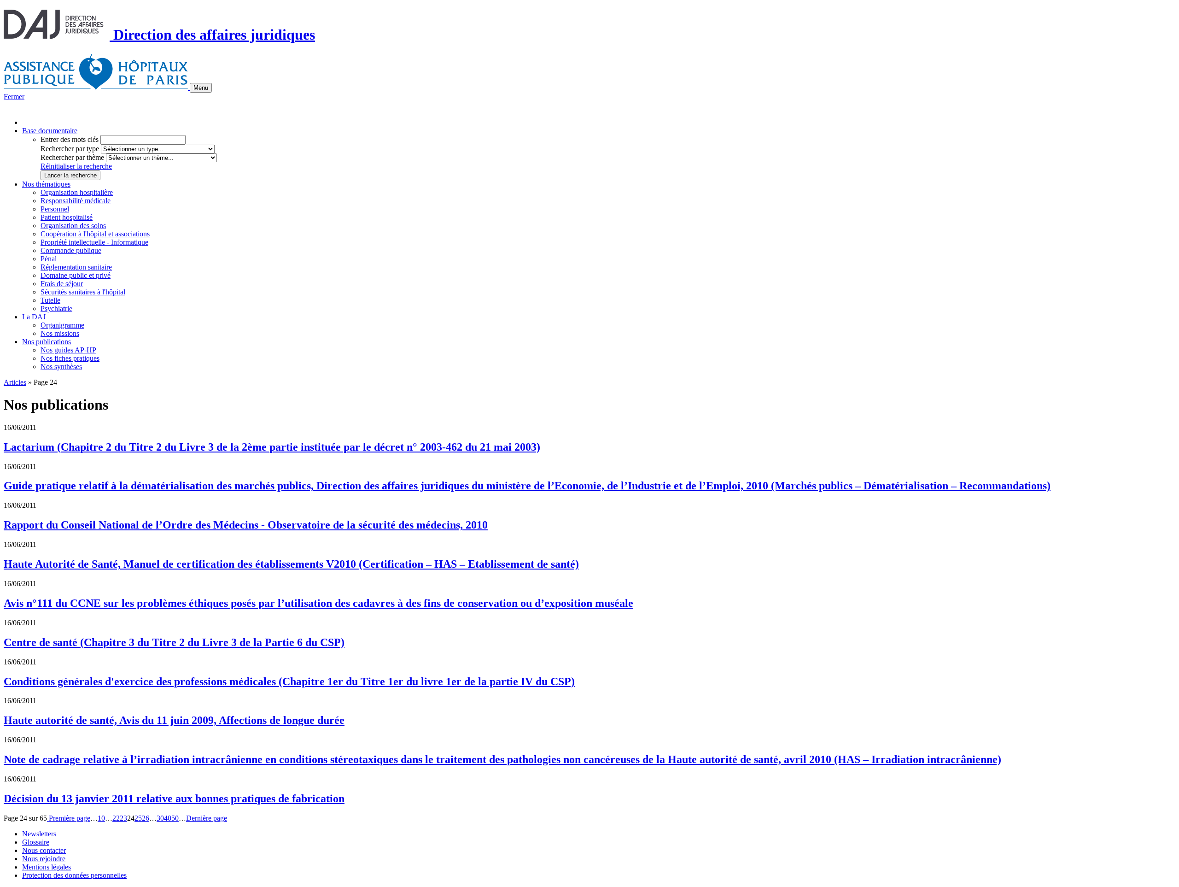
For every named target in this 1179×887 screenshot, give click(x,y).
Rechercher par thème (72, 157)
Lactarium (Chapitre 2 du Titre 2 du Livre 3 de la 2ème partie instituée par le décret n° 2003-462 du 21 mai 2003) (272, 447)
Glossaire (35, 842)
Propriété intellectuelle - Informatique (94, 242)
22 (116, 818)
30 (160, 818)
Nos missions (60, 333)
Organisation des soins (73, 225)
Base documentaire (49, 131)
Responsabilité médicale (76, 201)
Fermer (14, 96)
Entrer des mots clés (70, 139)
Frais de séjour (62, 284)
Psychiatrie (56, 308)
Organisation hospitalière (77, 192)
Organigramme (62, 325)
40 (167, 818)
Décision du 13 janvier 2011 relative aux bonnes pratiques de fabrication (174, 799)
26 (145, 818)
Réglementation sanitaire (76, 267)
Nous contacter (44, 850)
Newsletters (39, 834)
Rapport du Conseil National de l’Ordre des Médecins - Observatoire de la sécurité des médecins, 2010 (246, 525)
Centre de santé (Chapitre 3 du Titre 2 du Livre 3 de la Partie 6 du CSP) (174, 642)
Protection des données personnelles (74, 875)
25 (138, 818)
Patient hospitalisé (67, 217)
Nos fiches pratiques (70, 358)
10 (101, 818)
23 (123, 818)
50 (175, 818)
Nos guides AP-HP (68, 350)
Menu (200, 87)
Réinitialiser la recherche (76, 166)
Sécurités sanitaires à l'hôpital (83, 292)
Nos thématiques (46, 184)
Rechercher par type (70, 149)
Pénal (49, 259)
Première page (68, 818)
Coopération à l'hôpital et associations (95, 234)
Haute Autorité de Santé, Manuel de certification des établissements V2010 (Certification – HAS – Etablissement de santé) (291, 564)
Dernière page (206, 818)
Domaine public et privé (76, 275)
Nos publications (46, 342)
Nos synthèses (61, 366)
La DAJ (34, 317)
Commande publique (71, 250)
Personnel (55, 209)
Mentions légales (46, 867)
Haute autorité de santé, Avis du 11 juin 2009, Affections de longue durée (174, 720)
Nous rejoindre (43, 859)
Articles (15, 382)
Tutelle (50, 300)
